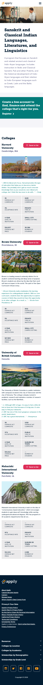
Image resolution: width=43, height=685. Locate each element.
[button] (27, 145)
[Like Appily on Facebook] (21, 668)
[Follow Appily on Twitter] (13, 668)
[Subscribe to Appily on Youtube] (37, 668)
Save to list (33, 145)
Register (7, 113)
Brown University (12, 242)
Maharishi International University (9, 469)
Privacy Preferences (9, 626)
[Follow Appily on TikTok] (28, 668)
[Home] (7, 3)
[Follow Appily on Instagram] (5, 668)
